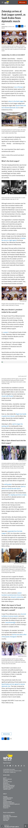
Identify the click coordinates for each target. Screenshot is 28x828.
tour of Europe (18, 87)
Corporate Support (7, 801)
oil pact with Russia (7, 396)
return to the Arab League (16, 101)
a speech (5, 332)
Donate (23, 2)
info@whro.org (12, 772)
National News (6, 734)
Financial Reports (7, 799)
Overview (5, 796)
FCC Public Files (7, 815)
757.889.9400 (6, 772)
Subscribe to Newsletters (9, 785)
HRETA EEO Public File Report (10, 816)
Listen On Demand (7, 781)
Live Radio (5, 780)
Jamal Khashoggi (10, 622)
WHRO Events (6, 784)
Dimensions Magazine (8, 788)
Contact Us (5, 807)
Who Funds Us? (6, 806)
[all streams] (26, 826)
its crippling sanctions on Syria (17, 495)
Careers (5, 800)
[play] (2, 826)
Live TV (4, 778)
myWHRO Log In (7, 789)
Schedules (5, 783)
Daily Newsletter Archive (8, 786)
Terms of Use (6, 819)
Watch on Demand (7, 779)
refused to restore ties (17, 597)
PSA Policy (5, 820)
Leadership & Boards (8, 797)
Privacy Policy (6, 817)
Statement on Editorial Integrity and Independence (11, 804)
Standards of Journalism (8, 802)
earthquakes (8, 484)
